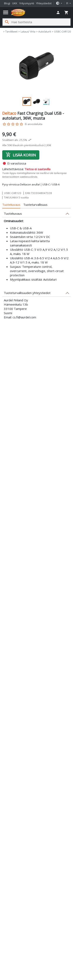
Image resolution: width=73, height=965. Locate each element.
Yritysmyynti (26, 3)
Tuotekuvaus (11, 205)
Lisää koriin (21, 154)
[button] (59, 3)
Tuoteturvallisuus (35, 205)
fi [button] (67, 3)
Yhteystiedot (44, 3)
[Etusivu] (18, 12)
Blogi (7, 3)
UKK (14, 3)
